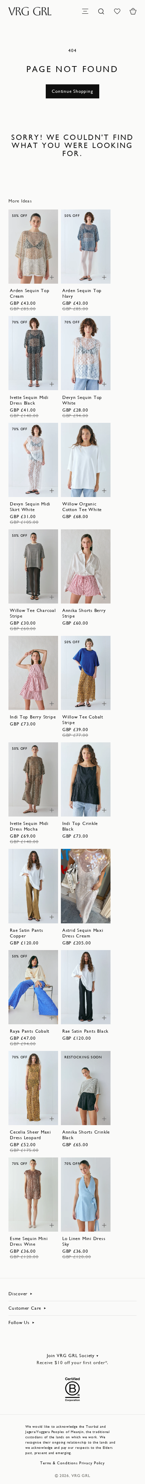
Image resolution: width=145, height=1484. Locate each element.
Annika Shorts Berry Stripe (84, 613)
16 (91, 381)
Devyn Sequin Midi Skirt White (30, 506)
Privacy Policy (92, 1463)
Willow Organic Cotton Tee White (82, 506)
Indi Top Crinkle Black (80, 826)
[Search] (101, 11)
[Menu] (85, 11)
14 (27, 274)
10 (27, 267)
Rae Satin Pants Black (85, 1031)
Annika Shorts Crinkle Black (86, 1134)
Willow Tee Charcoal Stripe (33, 613)
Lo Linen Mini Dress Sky (84, 1241)
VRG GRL (80, 1475)
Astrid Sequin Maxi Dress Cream (82, 933)
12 (39, 267)
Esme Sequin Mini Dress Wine (29, 1241)
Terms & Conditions (59, 1463)
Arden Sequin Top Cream (29, 293)
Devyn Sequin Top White (82, 400)
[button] (133, 11)
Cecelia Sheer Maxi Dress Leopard (30, 1134)
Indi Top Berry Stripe (33, 717)
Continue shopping (72, 91)
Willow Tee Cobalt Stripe (82, 719)
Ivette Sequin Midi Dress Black (29, 400)
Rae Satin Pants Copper (26, 933)
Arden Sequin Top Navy (82, 293)
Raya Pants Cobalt (29, 1031)
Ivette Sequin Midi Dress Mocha (29, 826)
